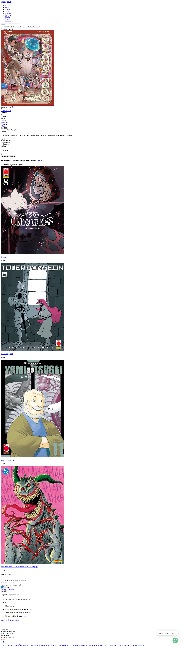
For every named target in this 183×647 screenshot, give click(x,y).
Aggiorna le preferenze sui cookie (133, 645)
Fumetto (8, 13)
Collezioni (8, 15)
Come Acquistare (72, 645)
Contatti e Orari (98, 645)
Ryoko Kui (4, 122)
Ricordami (6, 587)
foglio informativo (45, 27)
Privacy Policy (108, 645)
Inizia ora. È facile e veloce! (10, 620)
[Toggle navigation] (11, 2)
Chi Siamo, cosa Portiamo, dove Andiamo (52, 645)
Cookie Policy (117, 645)
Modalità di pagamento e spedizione (26, 645)
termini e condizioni (59, 27)
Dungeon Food (6, 111)
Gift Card (8, 17)
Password (4, 583)
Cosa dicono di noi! (7, 645)
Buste (7, 7)
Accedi (4, 591)
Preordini (8, 21)
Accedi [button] (7, 19)
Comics (7, 11)
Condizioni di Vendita (85, 645)
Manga (7, 9)
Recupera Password (7, 589)
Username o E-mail (7, 580)
